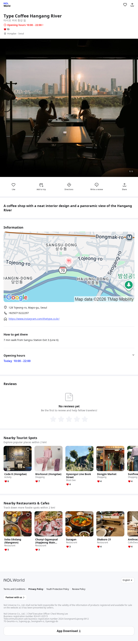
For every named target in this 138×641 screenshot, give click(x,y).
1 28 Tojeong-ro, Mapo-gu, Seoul (28, 307)
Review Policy (78, 589)
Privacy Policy (35, 589)
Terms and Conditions (14, 589)
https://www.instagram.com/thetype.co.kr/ (34, 318)
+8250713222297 (19, 313)
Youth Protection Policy (57, 589)
